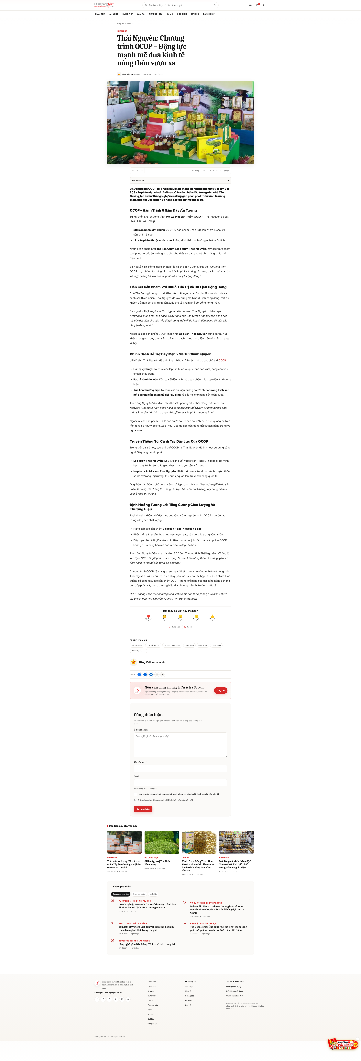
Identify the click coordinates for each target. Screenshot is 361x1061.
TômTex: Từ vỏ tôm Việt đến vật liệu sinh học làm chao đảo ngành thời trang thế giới (146, 928)
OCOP (222, 360)
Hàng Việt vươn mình (151, 662)
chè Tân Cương (137, 645)
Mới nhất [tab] (153, 894)
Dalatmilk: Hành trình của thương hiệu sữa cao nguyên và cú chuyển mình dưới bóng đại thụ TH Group (217, 909)
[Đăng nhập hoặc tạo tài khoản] (264, 5)
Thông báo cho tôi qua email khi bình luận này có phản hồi (165, 800)
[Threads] (128, 999)
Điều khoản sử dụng (234, 991)
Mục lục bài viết (180, 180)
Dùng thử (128, 14)
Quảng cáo (189, 996)
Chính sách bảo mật (234, 996)
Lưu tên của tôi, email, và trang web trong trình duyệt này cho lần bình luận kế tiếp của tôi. (179, 794)
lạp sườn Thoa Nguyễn (172, 645)
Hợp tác (188, 1000)
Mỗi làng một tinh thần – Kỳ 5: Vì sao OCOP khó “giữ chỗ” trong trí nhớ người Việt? (235, 864)
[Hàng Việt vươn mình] (103, 999)
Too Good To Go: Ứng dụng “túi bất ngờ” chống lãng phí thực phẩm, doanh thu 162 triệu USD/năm (218, 928)
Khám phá (100, 14)
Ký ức (170, 14)
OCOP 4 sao (202, 645)
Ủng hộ (221, 690)
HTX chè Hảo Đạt (153, 645)
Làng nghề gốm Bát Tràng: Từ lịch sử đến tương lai (147, 944)
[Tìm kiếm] (215, 5)
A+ (142, 171)
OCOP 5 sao (216, 645)
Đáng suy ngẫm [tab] (139, 894)
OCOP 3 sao (189, 645)
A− (133, 171)
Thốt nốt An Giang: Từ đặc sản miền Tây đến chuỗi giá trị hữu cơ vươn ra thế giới (124, 864)
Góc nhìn (182, 14)
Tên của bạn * (140, 762)
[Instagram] (121, 999)
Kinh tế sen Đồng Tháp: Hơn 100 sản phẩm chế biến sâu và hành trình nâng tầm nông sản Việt (198, 866)
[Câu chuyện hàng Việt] (109, 999)
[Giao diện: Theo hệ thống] (251, 5)
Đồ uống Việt (151, 858)
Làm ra (141, 14)
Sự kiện (195, 14)
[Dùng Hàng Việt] (97, 983)
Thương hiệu (155, 14)
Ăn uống (113, 14)
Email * (137, 776)
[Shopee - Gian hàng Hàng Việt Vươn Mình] (343, 1044)
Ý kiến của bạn (141, 730)
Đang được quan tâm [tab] (121, 894)
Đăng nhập (209, 14)
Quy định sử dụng (233, 986)
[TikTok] (115, 999)
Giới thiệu (189, 986)
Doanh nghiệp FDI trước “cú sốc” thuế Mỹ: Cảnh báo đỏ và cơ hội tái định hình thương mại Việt (147, 906)
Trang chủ (120, 24)
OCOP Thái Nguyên (138, 651)
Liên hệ (188, 991)
